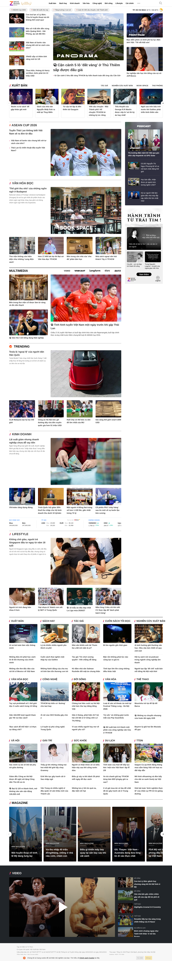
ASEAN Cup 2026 (19, 10)
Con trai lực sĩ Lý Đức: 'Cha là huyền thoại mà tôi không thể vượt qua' (37, 17)
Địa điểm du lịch (139, 928)
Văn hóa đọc (22, 183)
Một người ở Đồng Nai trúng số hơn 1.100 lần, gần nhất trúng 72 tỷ (79, 510)
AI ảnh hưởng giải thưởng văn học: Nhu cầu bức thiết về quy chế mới (148, 648)
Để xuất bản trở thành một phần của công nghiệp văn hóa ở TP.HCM (117, 730)
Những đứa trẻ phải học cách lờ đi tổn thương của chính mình (22, 660)
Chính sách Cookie (87, 958)
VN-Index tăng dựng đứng (21, 507)
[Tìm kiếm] (161, 3)
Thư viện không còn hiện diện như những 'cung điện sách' (21, 259)
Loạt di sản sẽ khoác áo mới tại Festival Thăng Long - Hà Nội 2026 (117, 706)
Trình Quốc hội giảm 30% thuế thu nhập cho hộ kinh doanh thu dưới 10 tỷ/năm (50, 510)
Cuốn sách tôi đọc (117, 621)
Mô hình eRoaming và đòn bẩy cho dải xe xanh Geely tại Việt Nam (148, 779)
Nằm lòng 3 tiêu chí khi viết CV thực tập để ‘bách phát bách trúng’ (108, 610)
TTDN (139, 740)
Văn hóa (86, 3)
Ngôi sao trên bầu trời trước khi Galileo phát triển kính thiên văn (151, 109)
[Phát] (62, 907)
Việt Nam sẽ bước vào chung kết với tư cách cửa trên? (37, 45)
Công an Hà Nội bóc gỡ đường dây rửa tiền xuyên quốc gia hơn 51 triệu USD (50, 423)
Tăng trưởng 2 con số (63, 10)
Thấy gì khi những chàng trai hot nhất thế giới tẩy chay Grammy (53, 768)
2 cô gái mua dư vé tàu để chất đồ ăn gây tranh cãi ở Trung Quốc (117, 791)
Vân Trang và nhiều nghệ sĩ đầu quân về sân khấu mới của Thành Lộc (54, 791)
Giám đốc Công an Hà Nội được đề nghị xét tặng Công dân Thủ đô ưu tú (22, 779)
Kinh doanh (75, 3)
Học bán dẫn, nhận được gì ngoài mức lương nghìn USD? (148, 182)
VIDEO (17, 873)
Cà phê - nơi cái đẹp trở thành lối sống (134, 265)
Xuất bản (52, 3)
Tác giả (79, 621)
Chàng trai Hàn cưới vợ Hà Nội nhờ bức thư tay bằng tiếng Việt (86, 706)
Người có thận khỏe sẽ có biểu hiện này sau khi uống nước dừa (86, 768)
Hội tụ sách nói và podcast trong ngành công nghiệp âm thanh (148, 660)
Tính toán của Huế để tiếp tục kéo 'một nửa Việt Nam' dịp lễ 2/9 (116, 768)
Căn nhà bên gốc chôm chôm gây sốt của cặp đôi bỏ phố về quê (146, 897)
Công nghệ (97, 3)
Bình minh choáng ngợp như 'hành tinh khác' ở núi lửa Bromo (146, 934)
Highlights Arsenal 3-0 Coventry (147, 907)
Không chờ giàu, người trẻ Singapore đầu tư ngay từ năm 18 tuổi (27, 542)
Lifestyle (119, 3)
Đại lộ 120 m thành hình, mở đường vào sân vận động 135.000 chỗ (23, 791)
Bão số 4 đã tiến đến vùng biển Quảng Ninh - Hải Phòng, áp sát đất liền (37, 31)
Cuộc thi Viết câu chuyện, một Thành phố (93, 10)
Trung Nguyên (130, 209)
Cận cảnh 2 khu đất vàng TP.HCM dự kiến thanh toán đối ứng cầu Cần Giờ (88, 76)
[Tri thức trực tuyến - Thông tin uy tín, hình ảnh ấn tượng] (20, 3)
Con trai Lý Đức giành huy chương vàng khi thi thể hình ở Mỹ (147, 884)
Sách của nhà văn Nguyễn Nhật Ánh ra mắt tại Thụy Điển (46, 109)
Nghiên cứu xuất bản (150, 621)
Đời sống (108, 3)
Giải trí (47, 740)
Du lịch (110, 740)
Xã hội (15, 740)
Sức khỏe (80, 740)
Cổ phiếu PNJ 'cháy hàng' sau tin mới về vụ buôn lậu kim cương (107, 510)
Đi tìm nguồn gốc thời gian (115, 645)
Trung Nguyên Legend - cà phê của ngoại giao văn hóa (152, 266)
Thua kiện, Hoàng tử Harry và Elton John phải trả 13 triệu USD (37, 73)
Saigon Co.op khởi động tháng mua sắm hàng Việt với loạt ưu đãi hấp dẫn (148, 768)
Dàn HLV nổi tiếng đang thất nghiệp (28, 338)
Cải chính (130, 3)
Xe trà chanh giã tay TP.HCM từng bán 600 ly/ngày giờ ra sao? (116, 779)
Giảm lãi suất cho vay (40, 10)
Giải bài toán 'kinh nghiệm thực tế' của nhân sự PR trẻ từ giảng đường (149, 791)
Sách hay (63, 3)
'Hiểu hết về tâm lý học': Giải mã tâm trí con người (143, 245)
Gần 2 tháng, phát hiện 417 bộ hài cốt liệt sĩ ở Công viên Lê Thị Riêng (85, 718)
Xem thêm (143, 272)
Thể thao (142, 679)
